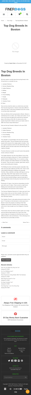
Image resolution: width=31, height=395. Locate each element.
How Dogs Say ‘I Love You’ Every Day (10, 285)
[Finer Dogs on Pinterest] (22, 361)
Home (2, 20)
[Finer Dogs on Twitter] (9, 361)
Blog (22, 351)
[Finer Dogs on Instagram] (19, 361)
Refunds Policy (21, 348)
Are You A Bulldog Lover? (7, 271)
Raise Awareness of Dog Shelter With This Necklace (13, 274)
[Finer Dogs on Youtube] (15, 361)
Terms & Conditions (9, 353)
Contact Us (21, 350)
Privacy (9, 351)
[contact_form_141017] (27, 391)
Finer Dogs (9, 20)
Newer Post (26, 222)
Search (9, 348)
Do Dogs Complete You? (7, 282)
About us (9, 350)
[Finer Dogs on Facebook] (12, 361)
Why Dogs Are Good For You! (8, 278)
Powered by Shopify (18, 385)
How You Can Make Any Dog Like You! (10, 267)
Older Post (5, 222)
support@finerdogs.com (15, 369)
